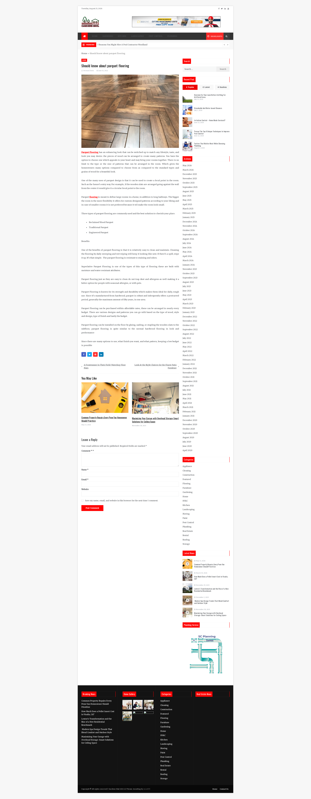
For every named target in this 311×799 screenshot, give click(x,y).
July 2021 (187, 390)
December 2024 (190, 222)
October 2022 (189, 325)
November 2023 (190, 269)
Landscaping (137, 36)
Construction (188, 475)
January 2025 (189, 217)
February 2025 (189, 213)
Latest (207, 87)
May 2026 (187, 165)
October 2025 (189, 183)
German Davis (88, 70)
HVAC (185, 501)
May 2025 (187, 200)
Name (84, 470)
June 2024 (187, 247)
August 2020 (188, 437)
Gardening (107, 36)
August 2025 (188, 191)
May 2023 (187, 295)
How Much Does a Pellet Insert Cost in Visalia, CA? (211, 577)
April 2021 (187, 403)
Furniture (187, 488)
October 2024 (189, 230)
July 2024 (187, 243)
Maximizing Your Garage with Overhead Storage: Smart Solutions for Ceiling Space (210, 614)
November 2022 (190, 321)
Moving (186, 514)
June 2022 (187, 342)
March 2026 (188, 170)
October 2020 (189, 429)
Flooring (186, 483)
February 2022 (189, 360)
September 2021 (190, 381)
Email (84, 479)
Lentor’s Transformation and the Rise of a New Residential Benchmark (211, 589)
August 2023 (188, 282)
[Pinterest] (95, 354)
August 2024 (188, 239)
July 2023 (187, 286)
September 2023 (190, 278)
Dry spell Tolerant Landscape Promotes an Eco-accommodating (126, 45)
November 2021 (190, 373)
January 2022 (189, 364)
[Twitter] (89, 354)
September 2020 (190, 433)
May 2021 (187, 398)
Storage (186, 544)
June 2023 (187, 291)
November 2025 (190, 178)
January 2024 (189, 265)
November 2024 (190, 226)
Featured (187, 479)
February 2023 (189, 308)
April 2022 (187, 351)
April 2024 (187, 256)
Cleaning (187, 471)
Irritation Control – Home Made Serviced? (209, 120)
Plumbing (172, 36)
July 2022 (187, 338)
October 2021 (188, 377)
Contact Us (224, 789)
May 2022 (187, 347)
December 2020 (190, 420)
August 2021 (188, 386)
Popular (191, 87)
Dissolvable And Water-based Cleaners (208, 108)
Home (95, 36)
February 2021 (189, 411)
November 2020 (190, 424)
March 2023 (188, 303)
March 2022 (188, 355)
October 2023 (188, 273)
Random (223, 87)
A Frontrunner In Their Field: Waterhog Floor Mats (105, 366)
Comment (86, 451)
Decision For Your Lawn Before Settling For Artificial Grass (210, 95)
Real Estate (188, 531)
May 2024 (187, 252)
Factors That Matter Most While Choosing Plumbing (209, 144)
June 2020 (187, 446)
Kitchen (122, 36)
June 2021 (187, 394)
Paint (185, 518)
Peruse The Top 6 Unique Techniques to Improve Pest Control (211, 132)
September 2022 (190, 329)
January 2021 (188, 416)
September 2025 (190, 187)
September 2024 (190, 234)
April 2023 (187, 299)
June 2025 (187, 196)
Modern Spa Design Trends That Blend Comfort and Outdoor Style (211, 601)
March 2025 (188, 209)
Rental (186, 535)
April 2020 (187, 450)
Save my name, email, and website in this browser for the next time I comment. (121, 500)
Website (85, 489)
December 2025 (190, 174)
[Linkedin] (101, 354)
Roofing (186, 540)
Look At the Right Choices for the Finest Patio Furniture (155, 366)
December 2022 (190, 316)
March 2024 (188, 260)
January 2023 (188, 312)
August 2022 (188, 334)
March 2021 (188, 407)
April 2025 (187, 204)
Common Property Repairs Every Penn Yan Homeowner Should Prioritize (209, 565)
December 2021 (190, 368)
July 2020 (187, 442)
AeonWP (146, 789)
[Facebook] (83, 354)
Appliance (187, 466)
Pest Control (156, 36)
